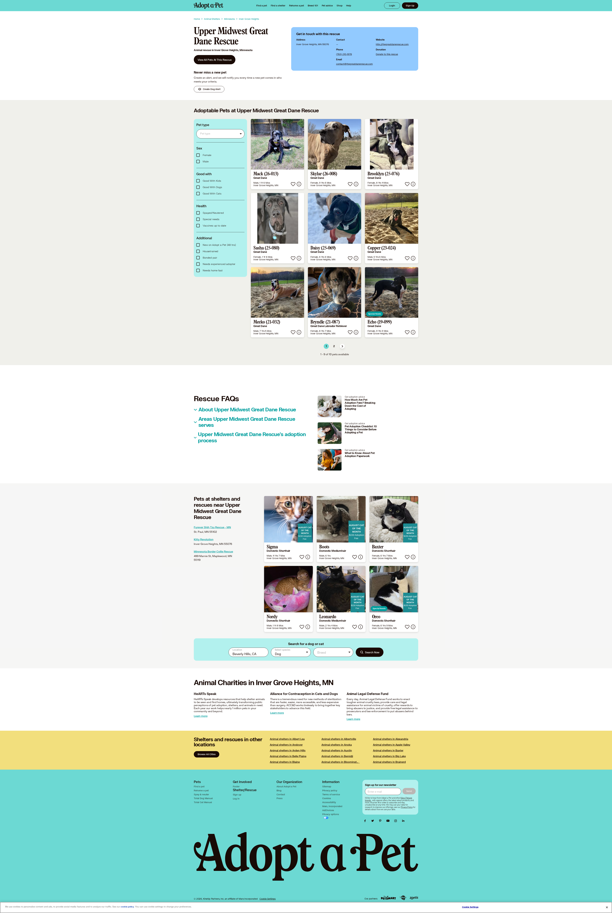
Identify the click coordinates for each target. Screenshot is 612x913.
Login (392, 5)
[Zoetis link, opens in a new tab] (414, 897)
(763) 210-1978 (344, 54)
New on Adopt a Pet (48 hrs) (219, 245)
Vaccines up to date (214, 225)
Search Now (372, 652)
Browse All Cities (206, 754)
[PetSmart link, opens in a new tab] (388, 898)
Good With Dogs (212, 187)
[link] (296, 5)
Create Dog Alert (211, 89)
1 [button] (326, 346)
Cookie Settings (267, 898)
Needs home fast (213, 270)
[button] (342, 346)
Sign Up (410, 5)
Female (207, 155)
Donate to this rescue (387, 54)
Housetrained (210, 251)
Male (205, 161)
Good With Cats (212, 193)
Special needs (211, 219)
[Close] (606, 907)
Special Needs (374, 314)
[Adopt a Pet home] (208, 5)
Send (409, 791)
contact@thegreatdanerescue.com (354, 64)
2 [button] (334, 346)
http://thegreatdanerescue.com (392, 44)
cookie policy (127, 907)
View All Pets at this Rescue (215, 59)
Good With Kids (212, 180)
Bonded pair (210, 257)
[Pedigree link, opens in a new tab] (403, 897)
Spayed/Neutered (213, 213)
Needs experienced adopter (219, 264)
